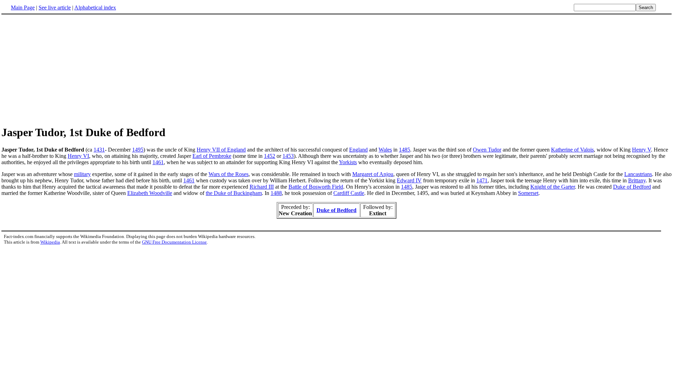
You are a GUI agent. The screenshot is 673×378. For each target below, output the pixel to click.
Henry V (641, 150)
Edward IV (409, 180)
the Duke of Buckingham (234, 193)
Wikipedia (50, 242)
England (358, 150)
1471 (482, 180)
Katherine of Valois (572, 150)
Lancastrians (638, 174)
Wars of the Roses (229, 174)
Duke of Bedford (632, 187)
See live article (55, 7)
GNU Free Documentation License (174, 242)
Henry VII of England (221, 150)
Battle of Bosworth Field (315, 187)
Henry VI (78, 156)
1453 (288, 156)
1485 (404, 150)
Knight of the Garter (552, 187)
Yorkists (348, 162)
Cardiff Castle (348, 193)
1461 (158, 162)
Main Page (23, 7)
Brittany (637, 180)
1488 (276, 193)
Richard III (262, 187)
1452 (269, 156)
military (82, 174)
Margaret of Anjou (372, 174)
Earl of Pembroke (211, 156)
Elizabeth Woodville (149, 193)
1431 (99, 150)
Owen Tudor (487, 150)
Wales (385, 150)
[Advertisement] (60, 70)
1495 (137, 150)
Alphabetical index (95, 7)
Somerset (528, 193)
